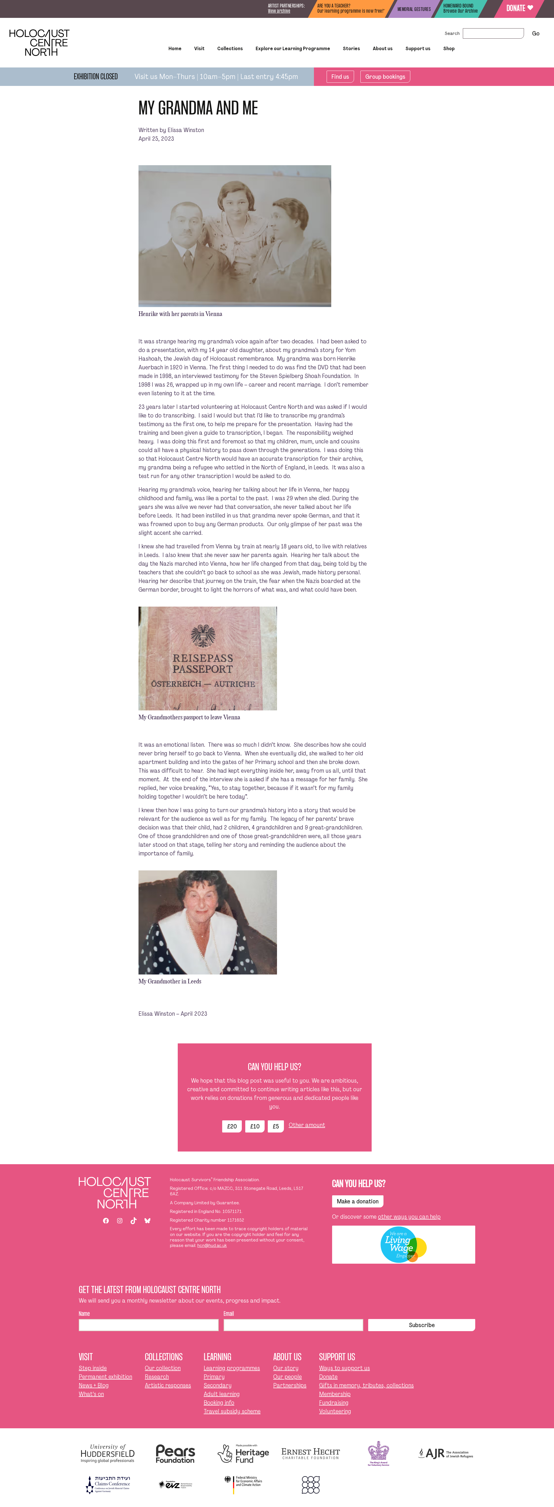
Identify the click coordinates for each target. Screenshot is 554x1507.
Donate (519, 8)
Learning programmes (232, 1368)
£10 (255, 1126)
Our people (287, 1376)
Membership (335, 1394)
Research (157, 1376)
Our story (286, 1368)
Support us (418, 48)
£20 (232, 1126)
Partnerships (289, 1385)
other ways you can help (409, 1216)
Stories (351, 48)
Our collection (163, 1368)
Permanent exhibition (105, 1376)
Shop (449, 48)
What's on (91, 1394)
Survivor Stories (341, 64)
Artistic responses (168, 1385)
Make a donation (358, 1201)
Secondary (218, 1385)
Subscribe (422, 1325)
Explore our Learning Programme (293, 48)
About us (383, 48)
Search (452, 33)
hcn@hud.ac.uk (212, 1245)
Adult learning (222, 1394)
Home (175, 48)
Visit (199, 48)
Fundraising (334, 1402)
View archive (279, 11)
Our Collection (208, 64)
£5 (276, 1126)
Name (84, 1314)
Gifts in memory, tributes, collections (366, 1385)
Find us (340, 76)
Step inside (182, 64)
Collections (230, 48)
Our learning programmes (292, 64)
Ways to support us (344, 1368)
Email (229, 1314)
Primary (214, 1376)
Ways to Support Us (395, 64)
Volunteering (335, 1411)
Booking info (219, 1402)
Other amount (307, 1125)
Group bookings (385, 76)
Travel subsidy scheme (232, 1411)
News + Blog (94, 1385)
